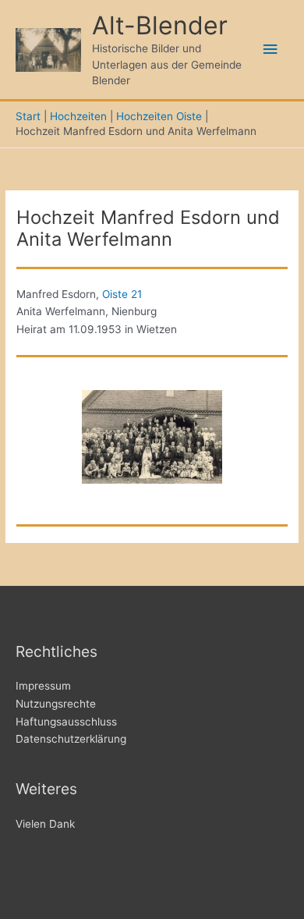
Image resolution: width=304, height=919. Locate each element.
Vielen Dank (45, 824)
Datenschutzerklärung (71, 739)
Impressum (43, 685)
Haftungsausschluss (66, 721)
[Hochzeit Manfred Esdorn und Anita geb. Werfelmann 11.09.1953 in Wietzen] (152, 437)
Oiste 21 (122, 294)
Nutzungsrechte (56, 703)
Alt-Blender (160, 25)
